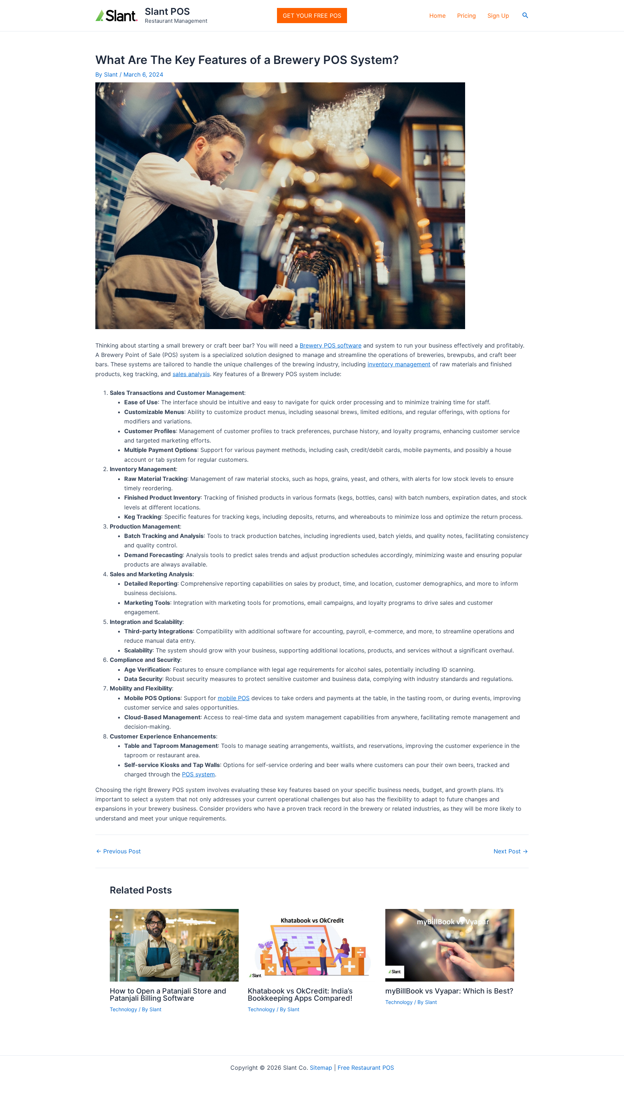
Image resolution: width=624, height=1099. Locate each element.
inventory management (399, 364)
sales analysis (191, 374)
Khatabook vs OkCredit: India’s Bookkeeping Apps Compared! (300, 995)
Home (437, 15)
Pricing (466, 15)
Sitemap (321, 1067)
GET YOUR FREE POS (312, 15)
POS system (198, 774)
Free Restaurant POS (366, 1067)
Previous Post (118, 851)
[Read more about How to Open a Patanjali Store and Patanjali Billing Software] (174, 944)
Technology (123, 1009)
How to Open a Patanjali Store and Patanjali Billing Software (168, 995)
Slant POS (167, 11)
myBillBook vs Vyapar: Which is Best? (449, 991)
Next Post (511, 851)
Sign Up (498, 15)
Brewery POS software (330, 345)
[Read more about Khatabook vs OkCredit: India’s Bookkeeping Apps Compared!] (312, 944)
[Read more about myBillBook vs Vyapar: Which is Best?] (449, 944)
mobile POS (234, 698)
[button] (525, 15)
